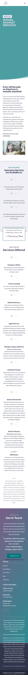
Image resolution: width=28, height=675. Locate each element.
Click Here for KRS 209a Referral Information (14, 634)
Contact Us (14, 556)
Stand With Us (7, 569)
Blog (4, 576)
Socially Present (19, 673)
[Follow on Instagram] (7, 610)
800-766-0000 (14, 544)
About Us (5, 565)
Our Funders (6, 572)
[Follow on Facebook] (4, 610)
